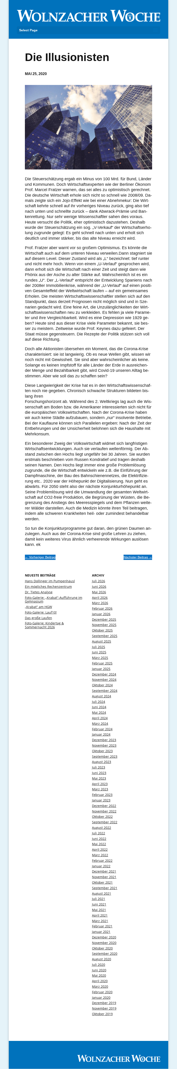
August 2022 (101, 827)
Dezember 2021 (104, 871)
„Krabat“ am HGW (38, 607)
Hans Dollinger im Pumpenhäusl (50, 581)
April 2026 (100, 597)
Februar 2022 (102, 860)
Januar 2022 (101, 866)
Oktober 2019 (102, 1014)
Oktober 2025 (102, 630)
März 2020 (100, 986)
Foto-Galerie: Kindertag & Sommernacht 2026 (44, 625)
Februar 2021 (102, 926)
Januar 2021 (101, 931)
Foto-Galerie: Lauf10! (41, 612)
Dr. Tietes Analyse (39, 592)
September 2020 (104, 953)
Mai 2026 (99, 592)
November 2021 (104, 877)
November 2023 (104, 745)
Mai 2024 (99, 712)
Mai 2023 (99, 778)
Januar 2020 (101, 997)
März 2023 (100, 789)
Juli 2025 (98, 647)
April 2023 (100, 784)
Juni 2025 (99, 652)
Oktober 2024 (102, 685)
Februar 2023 (102, 794)
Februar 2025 (102, 663)
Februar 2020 (102, 992)
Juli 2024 (98, 701)
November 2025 (104, 625)
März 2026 (100, 603)
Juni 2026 (99, 586)
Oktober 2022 (102, 816)
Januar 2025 (101, 669)
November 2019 (104, 1008)
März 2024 (100, 723)
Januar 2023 (101, 800)
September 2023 (104, 756)
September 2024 (104, 690)
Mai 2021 (99, 910)
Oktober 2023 (102, 751)
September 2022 (104, 822)
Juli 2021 (98, 899)
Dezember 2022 (104, 806)
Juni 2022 (99, 838)
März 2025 (100, 657)
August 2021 (101, 893)
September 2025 (104, 636)
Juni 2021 (99, 904)
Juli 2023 (98, 767)
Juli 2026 (98, 581)
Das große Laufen (38, 618)
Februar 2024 (102, 729)
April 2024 (100, 718)
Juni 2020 (99, 970)
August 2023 (101, 762)
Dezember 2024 (104, 674)
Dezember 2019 (104, 1003)
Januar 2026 (101, 614)
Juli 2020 (98, 964)
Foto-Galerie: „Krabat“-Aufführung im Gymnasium (53, 599)
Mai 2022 (99, 844)
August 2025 (101, 641)
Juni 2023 (99, 773)
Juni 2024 (99, 707)
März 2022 (100, 855)
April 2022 (100, 849)
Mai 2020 (99, 975)
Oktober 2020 (102, 948)
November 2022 (104, 811)
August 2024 (101, 696)
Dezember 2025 (104, 619)
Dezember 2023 (104, 740)
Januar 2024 (101, 734)
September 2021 (104, 888)
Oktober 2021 (102, 882)
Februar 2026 (102, 608)
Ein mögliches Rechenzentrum (48, 586)
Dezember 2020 (104, 937)
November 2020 (104, 943)
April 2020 (100, 981)
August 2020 (101, 959)
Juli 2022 (98, 833)
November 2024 (104, 679)
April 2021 (100, 915)
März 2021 (100, 921)
